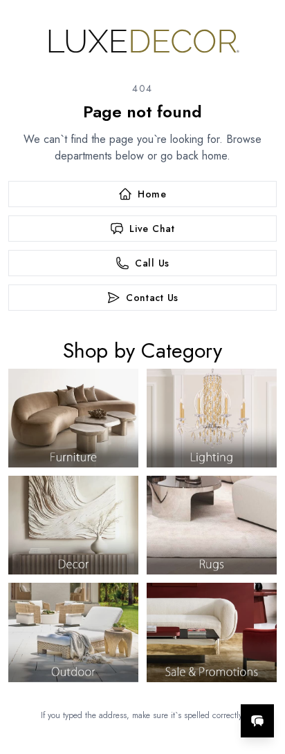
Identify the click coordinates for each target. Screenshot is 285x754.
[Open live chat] (257, 720)
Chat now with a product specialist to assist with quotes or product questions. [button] (179, 685)
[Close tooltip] (262, 678)
